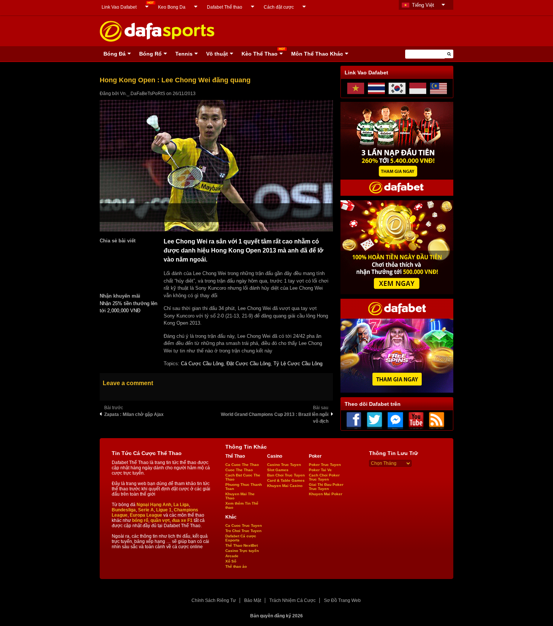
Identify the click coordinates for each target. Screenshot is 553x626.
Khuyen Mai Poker (325, 494)
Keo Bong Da (171, 7)
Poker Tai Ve (320, 470)
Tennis (184, 54)
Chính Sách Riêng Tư (213, 600)
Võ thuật (217, 54)
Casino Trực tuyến (242, 551)
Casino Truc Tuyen (284, 465)
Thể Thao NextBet (241, 545)
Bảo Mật (252, 600)
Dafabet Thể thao (224, 7)
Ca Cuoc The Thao (242, 465)
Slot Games (278, 470)
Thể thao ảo (236, 566)
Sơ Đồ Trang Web (342, 600)
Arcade (232, 556)
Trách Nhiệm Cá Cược (292, 600)
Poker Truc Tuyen (325, 465)
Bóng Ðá (114, 54)
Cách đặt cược (279, 7)
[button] (449, 54)
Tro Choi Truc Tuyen (243, 531)
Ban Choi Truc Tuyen (286, 475)
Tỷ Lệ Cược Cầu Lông (297, 363)
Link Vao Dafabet (119, 7)
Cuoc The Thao (239, 470)
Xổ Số (230, 561)
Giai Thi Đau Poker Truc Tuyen (326, 486)
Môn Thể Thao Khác (317, 54)
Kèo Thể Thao (260, 54)
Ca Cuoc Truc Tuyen (243, 525)
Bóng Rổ (150, 54)
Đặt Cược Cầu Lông (248, 363)
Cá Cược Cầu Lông (202, 363)
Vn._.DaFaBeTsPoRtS (142, 93)
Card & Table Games (286, 480)
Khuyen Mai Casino (284, 486)
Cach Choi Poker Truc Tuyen (324, 477)
